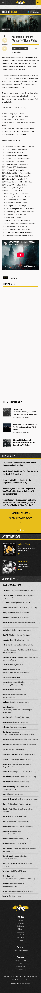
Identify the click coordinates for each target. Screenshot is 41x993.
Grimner (5, 722)
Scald (4, 794)
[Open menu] (2, 2)
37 (21, 554)
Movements (6, 759)
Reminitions (7, 781)
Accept (5, 607)
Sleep (4, 821)
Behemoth (6, 617)
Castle (5, 630)
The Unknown (7, 856)
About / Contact (20, 961)
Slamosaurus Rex (8, 816)
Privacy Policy (20, 969)
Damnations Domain (9, 650)
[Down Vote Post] (4, 48)
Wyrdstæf (6, 883)
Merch (20, 929)
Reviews (21, 923)
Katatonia (13, 278)
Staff (20, 964)
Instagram (20, 932)
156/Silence (7, 590)
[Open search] (38, 2)
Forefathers (25, 980)
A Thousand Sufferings (10, 602)
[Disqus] (20, 317)
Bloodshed (6, 622)
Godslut (5, 694)
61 (21, 569)
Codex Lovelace (8, 640)
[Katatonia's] (7, 427)
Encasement (7, 669)
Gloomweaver (7, 689)
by (16, 52)
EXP (4, 677)
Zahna (5, 891)
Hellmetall (6, 727)
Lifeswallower (7, 744)
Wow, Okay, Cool (8, 876)
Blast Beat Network (20, 951)
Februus (5, 682)
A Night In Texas (8, 595)
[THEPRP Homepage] (20, 3)
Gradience (6, 702)
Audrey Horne (7, 612)
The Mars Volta (8, 848)
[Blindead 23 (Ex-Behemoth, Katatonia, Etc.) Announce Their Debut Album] (7, 443)
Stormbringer (7, 838)
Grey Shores (7, 717)
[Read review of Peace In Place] (9, 566)
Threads (20, 941)
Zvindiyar (6, 896)
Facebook (20, 935)
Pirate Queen (7, 764)
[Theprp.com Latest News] (20, 908)
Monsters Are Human (10, 754)
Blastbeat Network (24, 983)
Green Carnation (8, 707)
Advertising (20, 966)
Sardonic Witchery (9, 786)
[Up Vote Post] (4, 40)
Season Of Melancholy (10, 799)
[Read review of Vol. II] (9, 549)
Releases (20, 926)
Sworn (5, 843)
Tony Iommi (6, 871)
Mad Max (5, 749)
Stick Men (6, 831)
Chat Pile (6, 635)
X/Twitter (20, 938)
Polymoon (6, 771)
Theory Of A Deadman (10, 863)
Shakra (5, 804)
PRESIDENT (6, 776)
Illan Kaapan (7, 732)
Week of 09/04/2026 (12, 585)
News (21, 920)
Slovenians (6, 826)
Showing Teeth (8, 809)
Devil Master (7, 665)
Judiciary (6, 739)
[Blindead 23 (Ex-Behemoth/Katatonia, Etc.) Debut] (7, 412)
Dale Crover (7, 645)
